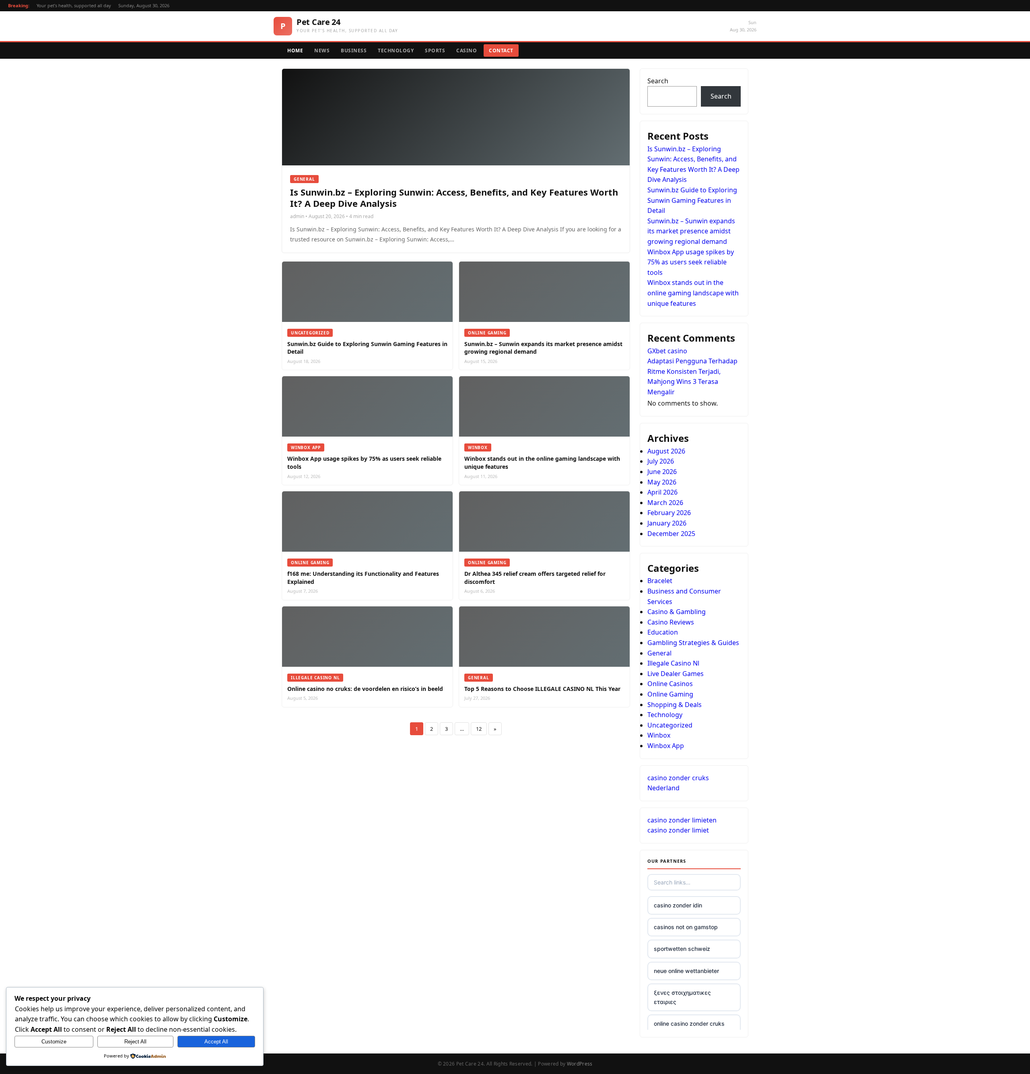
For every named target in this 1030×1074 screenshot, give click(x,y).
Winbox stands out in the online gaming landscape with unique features (693, 292)
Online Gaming (670, 694)
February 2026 (669, 512)
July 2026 (660, 461)
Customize (53, 1042)
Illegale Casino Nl (673, 663)
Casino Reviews (670, 622)
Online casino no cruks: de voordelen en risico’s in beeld (365, 689)
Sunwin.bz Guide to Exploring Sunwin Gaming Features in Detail (692, 200)
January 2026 (666, 523)
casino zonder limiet (678, 830)
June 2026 (662, 471)
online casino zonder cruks (689, 1023)
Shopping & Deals (674, 704)
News (322, 50)
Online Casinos (670, 683)
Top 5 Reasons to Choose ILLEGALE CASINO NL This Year (542, 689)
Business (354, 50)
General (659, 653)
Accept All (216, 1042)
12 (479, 728)
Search (657, 80)
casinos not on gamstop (686, 927)
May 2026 (661, 482)
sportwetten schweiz (682, 948)
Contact (501, 50)
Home (295, 50)
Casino (466, 50)
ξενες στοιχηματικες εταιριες (682, 997)
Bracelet (659, 580)
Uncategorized (669, 725)
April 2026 (662, 492)
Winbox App (665, 745)
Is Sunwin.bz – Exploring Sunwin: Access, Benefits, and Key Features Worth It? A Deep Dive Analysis (454, 198)
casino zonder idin (678, 905)
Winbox (658, 735)
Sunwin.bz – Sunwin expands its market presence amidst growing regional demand (691, 231)
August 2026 (666, 451)
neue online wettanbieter (686, 970)
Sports (435, 50)
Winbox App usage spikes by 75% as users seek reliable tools (690, 262)
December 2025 (671, 533)
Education (662, 632)
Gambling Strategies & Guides (693, 642)
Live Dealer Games (675, 673)
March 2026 (665, 502)
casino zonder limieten (682, 820)
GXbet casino (667, 350)
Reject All (135, 1042)
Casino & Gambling (676, 611)
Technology (396, 50)
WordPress (580, 1063)
